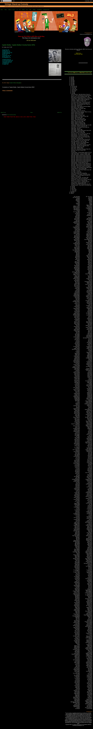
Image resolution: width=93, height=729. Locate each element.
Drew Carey (77, 347)
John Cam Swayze (88, 472)
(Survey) (78, 204)
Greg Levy (78, 404)
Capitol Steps (77, 288)
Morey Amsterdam (88, 551)
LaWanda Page (77, 504)
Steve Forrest (77, 658)
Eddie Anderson (89, 352)
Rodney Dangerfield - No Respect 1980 (78, 108)
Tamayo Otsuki (89, 664)
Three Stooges (77, 671)
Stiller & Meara (77, 662)
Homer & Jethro (89, 422)
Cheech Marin (77, 296)
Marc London (77, 526)
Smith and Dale (77, 647)
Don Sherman (77, 343)
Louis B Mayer (89, 517)
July (72, 92)
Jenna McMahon (77, 451)
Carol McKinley (89, 291)
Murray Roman (89, 554)
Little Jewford (89, 510)
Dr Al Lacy (90, 345)
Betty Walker (77, 249)
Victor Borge (90, 693)
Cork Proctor (90, 306)
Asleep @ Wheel (77, 231)
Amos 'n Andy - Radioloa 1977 (76, 105)
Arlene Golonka (77, 228)
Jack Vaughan (77, 437)
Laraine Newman (77, 499)
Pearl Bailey (90, 579)
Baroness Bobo (89, 235)
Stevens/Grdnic (89, 661)
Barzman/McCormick (88, 239)
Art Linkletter (89, 229)
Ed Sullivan (77, 351)
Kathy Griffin (90, 489)
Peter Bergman (77, 582)
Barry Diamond (77, 236)
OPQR (34, 9)
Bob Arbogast (77, 262)
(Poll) (79, 202)
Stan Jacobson (77, 653)
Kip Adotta (90, 497)
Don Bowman (77, 338)
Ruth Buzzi (90, 628)
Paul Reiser (90, 575)
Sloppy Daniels (77, 646)
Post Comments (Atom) (11, 114)
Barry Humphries (89, 237)
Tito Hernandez (89, 677)
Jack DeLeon (89, 433)
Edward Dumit (77, 357)
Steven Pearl (89, 660)
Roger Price (90, 616)
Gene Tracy (77, 392)
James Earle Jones (88, 442)
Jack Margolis (77, 435)
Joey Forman (89, 469)
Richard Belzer (89, 602)
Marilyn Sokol (89, 527)
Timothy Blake (77, 676)
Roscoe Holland (89, 622)
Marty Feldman (89, 532)
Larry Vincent (77, 501)
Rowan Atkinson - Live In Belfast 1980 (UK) (79, 134)
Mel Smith (78, 538)
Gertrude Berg (77, 399)
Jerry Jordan (77, 453)
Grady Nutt (78, 402)
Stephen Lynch (89, 655)
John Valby (78, 477)
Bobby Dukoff (77, 272)
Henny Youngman (76, 417)
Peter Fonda (77, 583)
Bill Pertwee (90, 254)
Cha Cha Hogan (89, 292)
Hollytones (78, 422)
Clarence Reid (89, 303)
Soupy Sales (77, 650)
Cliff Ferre (90, 304)
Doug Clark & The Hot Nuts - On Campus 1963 (79, 177)
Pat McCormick (89, 570)
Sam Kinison (89, 631)
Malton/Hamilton (77, 525)
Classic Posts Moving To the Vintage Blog (79, 173)
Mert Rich (78, 539)
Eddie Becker (77, 353)
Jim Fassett (77, 458)
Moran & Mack (77, 550)
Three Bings (90, 670)
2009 (72, 192)
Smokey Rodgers (89, 647)
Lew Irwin (78, 508)
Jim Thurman (89, 459)
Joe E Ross (77, 466)
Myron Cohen (77, 555)
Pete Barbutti (89, 581)
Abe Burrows (89, 207)
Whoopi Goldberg (89, 701)
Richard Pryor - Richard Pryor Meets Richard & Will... (81, 139)
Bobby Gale (90, 272)
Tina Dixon (78, 677)
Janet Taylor (77, 444)
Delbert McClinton (89, 325)
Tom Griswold (77, 680)
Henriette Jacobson (88, 417)
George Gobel (89, 394)
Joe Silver (78, 468)
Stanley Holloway (89, 653)
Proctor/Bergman (89, 592)
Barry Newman (89, 238)
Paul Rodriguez (77, 576)
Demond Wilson (77, 326)
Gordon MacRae (89, 401)
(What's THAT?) (89, 205)
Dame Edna (77, 310)
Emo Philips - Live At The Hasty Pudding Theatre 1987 (81, 169)
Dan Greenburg (77, 311)
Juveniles (90, 487)
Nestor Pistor (77, 559)
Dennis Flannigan (89, 327)
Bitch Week (73, 151)
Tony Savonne (77, 685)
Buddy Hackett (89, 282)
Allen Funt (90, 220)
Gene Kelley (77, 391)
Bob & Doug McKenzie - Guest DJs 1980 (78, 141)
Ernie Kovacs (89, 362)
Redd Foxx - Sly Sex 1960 (76, 109)
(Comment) (90, 198)
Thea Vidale (90, 668)
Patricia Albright (89, 571)
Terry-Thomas (77, 667)
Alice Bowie (77, 217)
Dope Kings (77, 344)
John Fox (78, 474)
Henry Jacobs (77, 419)
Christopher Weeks (76, 301)
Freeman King (77, 381)
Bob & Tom (90, 261)
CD (19, 9)
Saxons (90, 635)
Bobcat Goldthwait (88, 273)
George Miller (89, 396)
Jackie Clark (77, 438)
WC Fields (90, 698)
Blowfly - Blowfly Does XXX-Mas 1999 (78, 123)
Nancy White (77, 556)
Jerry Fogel (90, 452)
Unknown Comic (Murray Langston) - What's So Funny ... (81, 111)
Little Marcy (77, 511)
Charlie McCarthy (76, 295)
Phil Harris (78, 587)
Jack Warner (90, 437)
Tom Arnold (78, 678)
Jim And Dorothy (77, 456)
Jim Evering (90, 457)
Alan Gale (90, 213)
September (74, 89)
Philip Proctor (77, 589)
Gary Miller (90, 387)
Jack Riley (78, 436)
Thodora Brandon (76, 669)
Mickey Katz (90, 541)
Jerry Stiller (90, 454)
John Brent (90, 471)
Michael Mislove (77, 540)
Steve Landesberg (76, 659)
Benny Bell (90, 241)
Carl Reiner (78, 290)
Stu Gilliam (78, 663)
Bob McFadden (77, 268)
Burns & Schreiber (88, 284)
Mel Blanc (78, 537)
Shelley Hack (77, 641)
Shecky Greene (89, 639)
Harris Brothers (77, 411)
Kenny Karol (77, 493)
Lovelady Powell (77, 519)
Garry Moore (77, 385)
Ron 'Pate (90, 617)
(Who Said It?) (89, 206)
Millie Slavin (90, 545)
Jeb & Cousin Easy (76, 449)
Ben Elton (78, 241)
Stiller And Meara (89, 662)
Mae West (90, 523)
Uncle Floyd (77, 689)
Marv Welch (90, 533)
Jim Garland (90, 458)
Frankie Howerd (77, 377)
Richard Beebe (77, 602)
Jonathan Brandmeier (76, 479)
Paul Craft (90, 573)
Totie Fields (77, 686)
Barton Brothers (77, 239)
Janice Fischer (77, 445)
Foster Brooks (77, 371)
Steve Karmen (89, 658)
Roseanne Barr (77, 624)
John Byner (77, 472)
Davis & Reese (77, 323)
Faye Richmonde (89, 366)
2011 (72, 84)
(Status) (90, 203)
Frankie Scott (89, 377)
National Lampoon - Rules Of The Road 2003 (79, 178)
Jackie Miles (90, 440)
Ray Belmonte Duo (88, 594)
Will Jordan (78, 703)
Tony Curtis (77, 683)
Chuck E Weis (89, 301)
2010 (72, 85)
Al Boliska (90, 209)
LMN (30, 9)
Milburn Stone (77, 545)
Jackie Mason (77, 440)
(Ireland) (90, 201)
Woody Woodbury (76, 705)
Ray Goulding (89, 595)
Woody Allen (90, 704)
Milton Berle (77, 547)
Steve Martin (89, 659)
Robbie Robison (89, 607)
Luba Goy (90, 519)
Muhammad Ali (89, 553)
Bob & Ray (90, 260)
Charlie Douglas (77, 294)
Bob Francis (90, 264)
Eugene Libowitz (77, 364)
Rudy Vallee (90, 627)
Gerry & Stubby (89, 398)
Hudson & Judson (76, 425)
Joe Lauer (90, 466)
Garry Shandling (89, 385)
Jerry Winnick (77, 455)
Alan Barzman (89, 212)
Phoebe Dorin (89, 589)
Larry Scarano (89, 500)
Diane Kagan (77, 331)
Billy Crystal (77, 257)
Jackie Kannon (77, 439)
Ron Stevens (89, 619)
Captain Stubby (13, 82)
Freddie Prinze (77, 380)
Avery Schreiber (77, 233)
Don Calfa (90, 338)
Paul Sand (90, 576)
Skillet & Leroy (77, 645)
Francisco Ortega (76, 372)
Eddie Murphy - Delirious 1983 (76, 129)
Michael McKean (89, 539)
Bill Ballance (77, 250)
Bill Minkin (78, 254)
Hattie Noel (78, 416)
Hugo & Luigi (77, 427)
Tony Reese (90, 684)
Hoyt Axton (78, 424)
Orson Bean (90, 564)
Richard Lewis (89, 603)
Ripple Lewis (77, 607)
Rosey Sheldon (89, 624)
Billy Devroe (90, 257)
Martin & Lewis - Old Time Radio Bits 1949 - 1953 (80, 96)
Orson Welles (77, 565)
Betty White (90, 249)
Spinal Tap (90, 651)
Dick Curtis (90, 332)
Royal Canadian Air (88, 626)
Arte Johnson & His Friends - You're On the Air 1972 (80, 102)
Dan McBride (89, 311)
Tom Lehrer (90, 680)
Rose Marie (77, 623)
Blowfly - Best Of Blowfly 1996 (76, 117)
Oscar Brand (90, 565)
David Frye (90, 320)
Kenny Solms (89, 493)
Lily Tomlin (90, 509)
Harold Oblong (89, 410)
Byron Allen (90, 286)
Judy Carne (90, 482)
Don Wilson (90, 343)
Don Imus (78, 340)
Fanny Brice (90, 365)
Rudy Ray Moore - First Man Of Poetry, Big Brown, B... (81, 163)
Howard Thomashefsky (75, 423)
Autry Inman (90, 232)
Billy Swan (90, 258)
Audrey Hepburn (89, 231)
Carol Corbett (77, 291)
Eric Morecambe (77, 361)
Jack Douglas (77, 434)
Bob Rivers (90, 270)
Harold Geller (77, 410)
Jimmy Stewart (89, 462)
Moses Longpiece (89, 552)
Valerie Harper (77, 691)
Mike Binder (77, 542)
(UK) (79, 205)
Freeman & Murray (88, 380)
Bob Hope (90, 265)
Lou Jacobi (78, 515)
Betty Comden (77, 247)
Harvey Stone (89, 415)
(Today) (90, 204)
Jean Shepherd (89, 448)
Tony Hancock (89, 683)
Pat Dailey (90, 569)
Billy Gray (78, 258)
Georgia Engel (77, 398)
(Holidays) (90, 200)
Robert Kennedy (77, 610)
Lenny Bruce (77, 506)
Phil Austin (90, 585)
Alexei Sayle (77, 216)
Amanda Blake (77, 221)
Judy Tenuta (77, 484)
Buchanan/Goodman (88, 281)
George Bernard (77, 393)
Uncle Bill (78, 688)
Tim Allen (90, 672)
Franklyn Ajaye (77, 378)
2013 (72, 81)
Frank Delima (89, 373)
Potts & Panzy (77, 592)
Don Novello (90, 341)
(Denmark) (78, 199)
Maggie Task (77, 524)
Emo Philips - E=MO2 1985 (76, 172)
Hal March (78, 407)
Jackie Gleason (89, 438)
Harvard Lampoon (89, 414)
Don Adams (77, 337)
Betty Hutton (90, 247)
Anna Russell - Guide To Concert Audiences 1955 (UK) (81, 179)
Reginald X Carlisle (88, 598)
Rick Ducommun (89, 605)
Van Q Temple (77, 692)
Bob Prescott (89, 269)
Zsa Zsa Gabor (89, 708)
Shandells (90, 638)
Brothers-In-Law (89, 278)
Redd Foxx (90, 597)
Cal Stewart (77, 287)
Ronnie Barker (89, 620)
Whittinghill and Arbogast (75, 701)
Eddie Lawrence (77, 356)
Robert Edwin (89, 609)
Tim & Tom (78, 672)
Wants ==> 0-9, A (11, 9)
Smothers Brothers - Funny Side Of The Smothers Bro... (81, 185)
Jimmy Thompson (76, 463)
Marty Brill (90, 531)
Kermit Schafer (77, 495)
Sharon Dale (77, 639)
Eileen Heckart (77, 358)
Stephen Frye (77, 655)
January (73, 190)
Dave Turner (90, 317)
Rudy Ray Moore (77, 627)
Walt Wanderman (76, 697)
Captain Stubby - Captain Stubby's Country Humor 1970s (18, 45)
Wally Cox (90, 696)
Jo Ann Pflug (89, 463)
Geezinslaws (89, 389)
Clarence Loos (77, 303)
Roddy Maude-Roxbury (88, 614)
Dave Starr (90, 316)
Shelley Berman (89, 640)
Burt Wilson (90, 285)
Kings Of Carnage (89, 496)
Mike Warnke (89, 544)
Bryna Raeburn (77, 280)
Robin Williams (89, 613)
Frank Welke (77, 376)
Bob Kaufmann (77, 267)
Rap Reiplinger (77, 594)
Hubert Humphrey (89, 424)
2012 (72, 82)
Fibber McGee (77, 368)
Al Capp (78, 210)
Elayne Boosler (77, 359)
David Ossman (77, 322)
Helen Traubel (89, 416)
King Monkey (77, 496)
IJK (27, 9)
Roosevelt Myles (77, 622)
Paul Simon (77, 577)
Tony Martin (77, 684)
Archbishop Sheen (76, 227)
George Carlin (77, 394)
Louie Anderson (89, 516)
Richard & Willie (89, 601)
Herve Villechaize (89, 421)
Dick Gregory (77, 334)
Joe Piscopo (90, 467)
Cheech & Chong (89, 295)
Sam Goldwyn (89, 630)
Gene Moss (90, 391)
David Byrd (90, 319)
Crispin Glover (77, 309)
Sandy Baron (77, 634)
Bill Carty (90, 251)
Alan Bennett (77, 213)
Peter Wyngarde (77, 585)
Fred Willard (90, 379)
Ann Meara (78, 225)
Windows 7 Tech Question (76, 176)
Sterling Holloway (89, 656)
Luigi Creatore (89, 520)
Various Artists (89, 692)
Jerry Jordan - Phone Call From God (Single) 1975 (80, 103)
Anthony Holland (89, 226)
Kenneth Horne (89, 491)
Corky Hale (78, 307)
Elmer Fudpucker (76, 360)
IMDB (84, 49)
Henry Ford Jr (77, 418)
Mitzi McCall (90, 548)
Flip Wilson (78, 370)
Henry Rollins (77, 420)
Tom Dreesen (89, 679)
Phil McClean (77, 588)
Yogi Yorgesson (89, 706)
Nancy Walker (89, 555)
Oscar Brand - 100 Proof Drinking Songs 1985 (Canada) (81, 167)
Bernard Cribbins (89, 242)
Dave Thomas (77, 317)
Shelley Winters (89, 641)
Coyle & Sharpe (89, 307)
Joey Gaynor (77, 470)
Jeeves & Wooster (88, 449)
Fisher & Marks (77, 369)
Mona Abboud (89, 549)
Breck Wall (90, 276)
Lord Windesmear (76, 513)
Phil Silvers (90, 588)
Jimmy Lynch (89, 461)
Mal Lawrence (89, 524)
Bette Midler (90, 246)
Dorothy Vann (89, 344)
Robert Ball (78, 608)
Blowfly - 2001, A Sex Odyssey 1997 (78, 118)
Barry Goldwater (77, 237)
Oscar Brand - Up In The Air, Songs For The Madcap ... (81, 166)
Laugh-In (78, 502)
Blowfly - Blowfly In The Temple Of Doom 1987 (79, 116)
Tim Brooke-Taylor (76, 673)
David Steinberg (89, 322)
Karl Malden (90, 488)
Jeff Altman (77, 450)
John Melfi (78, 475)
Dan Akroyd (90, 310)
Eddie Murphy (89, 356)
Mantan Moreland (89, 525)
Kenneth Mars (77, 492)
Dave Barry (90, 314)
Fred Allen (90, 378)
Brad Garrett (90, 275)
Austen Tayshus (77, 232)
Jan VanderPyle (77, 443)
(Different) (90, 199)
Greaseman (77, 403)
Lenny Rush (90, 506)
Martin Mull (90, 530)
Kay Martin (90, 490)
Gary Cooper (77, 386)
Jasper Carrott (89, 445)
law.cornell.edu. (84, 720)
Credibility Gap (89, 308)
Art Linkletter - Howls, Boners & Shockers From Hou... (81, 144)
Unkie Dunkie (89, 689)
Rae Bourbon (89, 593)
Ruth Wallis (77, 629)
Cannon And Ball (89, 287)
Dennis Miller (89, 328)
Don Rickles (77, 342)
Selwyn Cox (77, 637)
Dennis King (77, 328)
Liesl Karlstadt (77, 509)
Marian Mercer (77, 527)
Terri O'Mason (89, 666)
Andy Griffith (90, 222)
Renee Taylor (77, 599)
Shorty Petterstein (89, 642)
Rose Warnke (89, 623)
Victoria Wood (89, 694)
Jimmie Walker (77, 460)
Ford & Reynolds (89, 370)
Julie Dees (90, 485)
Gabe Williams (77, 382)
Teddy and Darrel (89, 665)
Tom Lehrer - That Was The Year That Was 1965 (80, 140)
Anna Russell (89, 225)
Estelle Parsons (89, 363)
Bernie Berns (89, 243)
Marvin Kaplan (77, 534)
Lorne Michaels (89, 513)
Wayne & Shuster (76, 698)
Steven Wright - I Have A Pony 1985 (77, 131)
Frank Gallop (89, 374)
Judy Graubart (89, 483)
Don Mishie (78, 341)
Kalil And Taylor (77, 488)
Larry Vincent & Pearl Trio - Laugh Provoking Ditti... (80, 181)
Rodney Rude (89, 615)
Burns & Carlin (77, 284)
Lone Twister (77, 512)
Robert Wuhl (90, 612)
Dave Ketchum (77, 316)
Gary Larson (90, 386)
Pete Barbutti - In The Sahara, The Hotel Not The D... (81, 174)
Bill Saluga (78, 255)
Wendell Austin (89, 699)
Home (2, 9)
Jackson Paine (89, 441)
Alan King (78, 214)
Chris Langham (89, 298)
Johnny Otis (90, 478)
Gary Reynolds (89, 388)
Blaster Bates (89, 259)
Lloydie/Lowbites (89, 511)
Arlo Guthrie (90, 228)
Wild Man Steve (89, 702)
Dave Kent (90, 315)
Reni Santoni (89, 599)
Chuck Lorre (77, 302)
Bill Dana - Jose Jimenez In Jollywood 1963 (79, 180)
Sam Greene (77, 631)
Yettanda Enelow (77, 706)
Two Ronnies (89, 687)
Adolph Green (89, 208)
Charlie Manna (89, 294)
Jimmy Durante (77, 461)
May (72, 186)
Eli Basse (90, 359)
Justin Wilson (77, 487)
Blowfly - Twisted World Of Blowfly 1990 (78, 119)
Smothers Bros (77, 648)
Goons (78, 401)
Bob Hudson (77, 266)
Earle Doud (90, 349)
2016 (72, 78)
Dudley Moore (89, 347)
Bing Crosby (77, 259)
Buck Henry (77, 282)
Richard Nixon (77, 604)
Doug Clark (78, 345)
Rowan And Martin (76, 625)
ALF (91, 216)
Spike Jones (90, 650)
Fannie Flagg (77, 365)
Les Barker (78, 507)
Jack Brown (77, 432)
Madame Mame (77, 523)
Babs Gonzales (89, 233)
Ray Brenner (77, 595)
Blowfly (78, 260)
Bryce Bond (90, 279)
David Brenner (89, 318)
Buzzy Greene (77, 286)
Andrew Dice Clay (76, 222)
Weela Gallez (77, 699)
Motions (78, 553)
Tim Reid (78, 674)
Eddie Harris (77, 355)
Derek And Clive (77, 330)
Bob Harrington (77, 265)
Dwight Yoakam (77, 348)
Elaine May (90, 358)
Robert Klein (77, 611)
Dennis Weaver (77, 329)
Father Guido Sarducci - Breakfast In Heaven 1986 (80, 154)
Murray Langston (77, 554)
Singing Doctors (89, 644)
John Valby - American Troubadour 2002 (78, 143)
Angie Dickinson (89, 224)
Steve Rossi (77, 660)
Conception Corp (89, 305)
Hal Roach (90, 407)
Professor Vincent (76, 593)
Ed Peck (78, 350)
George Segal (89, 397)
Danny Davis (77, 312)
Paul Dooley (77, 574)
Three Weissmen (89, 671)
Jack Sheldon (89, 436)
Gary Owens (77, 388)
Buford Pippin (77, 283)
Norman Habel (89, 562)
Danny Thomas (77, 313)
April (72, 187)
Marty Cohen (77, 532)
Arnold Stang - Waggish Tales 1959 (77, 146)
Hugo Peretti (90, 427)
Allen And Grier (77, 219)
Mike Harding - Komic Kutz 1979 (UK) (78, 110)
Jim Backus (90, 456)
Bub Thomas (77, 281)
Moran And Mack (89, 550)
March (73, 188)
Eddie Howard (89, 355)
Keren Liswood (89, 494)
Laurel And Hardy (89, 503)
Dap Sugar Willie (89, 313)
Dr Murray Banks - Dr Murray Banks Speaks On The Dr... (81, 152)
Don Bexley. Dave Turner (87, 337)
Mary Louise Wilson (76, 535)
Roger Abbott (77, 616)
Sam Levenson (77, 632)
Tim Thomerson (77, 675)
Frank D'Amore (77, 373)
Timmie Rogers (89, 675)
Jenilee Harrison (89, 450)
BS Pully (90, 280)
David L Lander (77, 321)
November (74, 87)
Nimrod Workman (89, 559)
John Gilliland (89, 474)
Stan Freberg (89, 652)
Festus (91, 367)
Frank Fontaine (77, 374)
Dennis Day (77, 327)
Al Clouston (90, 210)
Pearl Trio (78, 580)
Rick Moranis (77, 606)
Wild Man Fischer (76, 702)
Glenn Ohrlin (77, 400)
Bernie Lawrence (89, 244)
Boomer (90, 274)
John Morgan (89, 475)
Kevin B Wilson (89, 495)
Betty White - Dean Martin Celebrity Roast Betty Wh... (81, 184)
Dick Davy (78, 333)
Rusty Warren (77, 628)
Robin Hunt (78, 613)
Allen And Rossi (89, 219)
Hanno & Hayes (77, 409)
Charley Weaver (77, 293)
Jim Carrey (78, 457)
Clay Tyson (78, 304)
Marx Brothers (89, 534)
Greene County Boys (88, 403)
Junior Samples (89, 486)
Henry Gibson (89, 418)
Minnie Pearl (90, 547)
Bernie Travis (77, 245)
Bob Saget (78, 271)
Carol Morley (77, 292)
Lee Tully (90, 504)
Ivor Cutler (90, 430)
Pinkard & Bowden (76, 591)
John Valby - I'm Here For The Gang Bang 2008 (80, 142)
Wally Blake (77, 696)
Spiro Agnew (77, 652)
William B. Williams (88, 703)
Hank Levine (90, 408)
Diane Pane (90, 331)
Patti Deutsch (89, 572)
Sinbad (78, 644)
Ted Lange (78, 665)
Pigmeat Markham (88, 590)
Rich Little (78, 601)
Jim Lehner (78, 459)
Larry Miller (78, 500)
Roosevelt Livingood (88, 621)
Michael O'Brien (89, 540)
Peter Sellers (89, 584)
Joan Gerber (77, 464)
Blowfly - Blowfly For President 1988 (78, 115)
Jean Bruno (77, 448)
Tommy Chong (89, 682)
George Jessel (77, 395)
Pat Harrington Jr (76, 570)
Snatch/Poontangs (76, 649)
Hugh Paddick (89, 426)
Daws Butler (90, 323)
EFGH (23, 9)
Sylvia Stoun (77, 664)
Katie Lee (78, 490)
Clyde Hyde (77, 305)
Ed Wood (90, 351)
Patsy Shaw (77, 572)
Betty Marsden (77, 248)
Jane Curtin (90, 443)
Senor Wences (77, 638)
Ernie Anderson (77, 362)
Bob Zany (90, 271)
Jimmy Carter (89, 460)
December (74, 86)
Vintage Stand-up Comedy (16, 4)
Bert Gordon (90, 245)
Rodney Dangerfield (76, 615)
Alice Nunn (90, 217)
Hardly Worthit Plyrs (88, 409)
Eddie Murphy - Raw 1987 (76, 128)
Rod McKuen (77, 614)
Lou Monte (78, 516)
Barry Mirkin (77, 238)
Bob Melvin (90, 268)
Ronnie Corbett (77, 621)
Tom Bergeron (89, 678)
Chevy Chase (89, 297)
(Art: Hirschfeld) (77, 196)
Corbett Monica (77, 306)
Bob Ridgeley (77, 270)
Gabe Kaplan (89, 381)
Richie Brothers (77, 605)
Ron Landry (90, 618)
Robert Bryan (89, 608)
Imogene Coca (77, 429)
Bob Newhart (77, 269)
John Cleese (77, 473)
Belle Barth (90, 240)
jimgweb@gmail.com (88, 34)
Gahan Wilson (89, 382)
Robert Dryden (77, 609)
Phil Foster (90, 586)
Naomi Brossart (89, 556)
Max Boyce (77, 536)
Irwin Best (90, 429)
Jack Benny (90, 431)
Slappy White (89, 645)
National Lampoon (76, 558)
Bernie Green (77, 244)
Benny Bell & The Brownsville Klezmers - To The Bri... (81, 97)
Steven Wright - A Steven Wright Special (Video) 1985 (81, 130)
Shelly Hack (77, 642)
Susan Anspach (89, 663)
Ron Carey (78, 618)
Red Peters (90, 596)
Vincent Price (89, 695)
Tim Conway (90, 673)
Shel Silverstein (77, 640)
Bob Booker (90, 262)
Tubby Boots (77, 687)
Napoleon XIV (89, 557)
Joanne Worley (77, 465)
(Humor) (78, 201)
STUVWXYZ (39, 9)
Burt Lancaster (77, 285)
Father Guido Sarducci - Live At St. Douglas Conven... (81, 153)
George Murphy (77, 397)
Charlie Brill (90, 293)
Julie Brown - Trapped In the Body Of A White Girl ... (80, 99)
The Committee (77, 668)
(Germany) (78, 200)
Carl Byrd (78, 289)
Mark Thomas (89, 528)
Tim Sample (90, 674)
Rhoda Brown (89, 600)
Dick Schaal (90, 334)
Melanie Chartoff (89, 538)
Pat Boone (90, 567)
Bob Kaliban (90, 266)
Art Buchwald (77, 229)
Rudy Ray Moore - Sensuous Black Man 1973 (79, 162)
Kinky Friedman (77, 497)
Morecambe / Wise (76, 551)
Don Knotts (90, 340)
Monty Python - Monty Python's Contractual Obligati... (81, 106)
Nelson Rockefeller (88, 558)
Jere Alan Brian (89, 451)
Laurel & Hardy (77, 503)
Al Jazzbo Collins (76, 211)
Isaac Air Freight (77, 430)
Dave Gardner (77, 315)
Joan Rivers (90, 464)
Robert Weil (77, 612)
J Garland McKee (76, 431)
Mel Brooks (90, 537)
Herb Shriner (77, 421)
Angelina (78, 224)
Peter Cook (90, 582)
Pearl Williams (89, 580)
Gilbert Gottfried (89, 399)
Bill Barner (90, 250)
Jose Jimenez (89, 481)
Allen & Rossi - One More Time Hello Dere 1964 (80, 145)
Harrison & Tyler (89, 411)
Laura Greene (89, 502)
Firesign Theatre (89, 368)
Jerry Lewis (90, 453)
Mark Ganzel (77, 528)
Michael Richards (76, 541)
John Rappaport (77, 476)
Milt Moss (90, 546)
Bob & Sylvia (77, 261)
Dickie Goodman (77, 336)
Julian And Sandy (89, 484)
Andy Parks (90, 223)
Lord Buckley (89, 512)
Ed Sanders (90, 350)
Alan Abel (78, 212)
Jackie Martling (89, 439)
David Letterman (89, 321)
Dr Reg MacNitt (89, 346)
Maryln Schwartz (89, 535)
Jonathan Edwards (88, 479)
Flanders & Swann (88, 369)
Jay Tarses (90, 446)
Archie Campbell (89, 227)
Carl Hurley (90, 289)
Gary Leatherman (76, 387)
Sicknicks (78, 643)
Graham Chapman (89, 402)
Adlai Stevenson (77, 208)
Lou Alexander (77, 514)
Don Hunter (90, 339)
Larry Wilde (90, 501)
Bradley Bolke (77, 276)
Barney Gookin (77, 235)
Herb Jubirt (90, 420)
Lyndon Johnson (89, 521)
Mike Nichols (77, 544)
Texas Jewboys (89, 667)
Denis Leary (90, 326)
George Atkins (89, 392)
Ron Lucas (78, 619)
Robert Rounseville (88, 611)
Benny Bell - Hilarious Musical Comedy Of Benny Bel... (81, 155)
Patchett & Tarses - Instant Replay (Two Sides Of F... (81, 175)
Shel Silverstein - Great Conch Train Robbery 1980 (80, 137)
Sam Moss (90, 632)
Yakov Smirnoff (89, 705)
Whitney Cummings (88, 700)
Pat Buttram (77, 568)
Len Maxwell (90, 505)
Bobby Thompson (76, 273)
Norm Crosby (77, 561)
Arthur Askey (89, 230)
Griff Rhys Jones (76, 405)
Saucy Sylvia (89, 634)
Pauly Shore (77, 579)
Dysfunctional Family (76, 349)
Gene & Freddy (77, 390)
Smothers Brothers (88, 648)
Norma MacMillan (89, 561)
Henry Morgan (89, 419)
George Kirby (89, 395)
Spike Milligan (77, 651)
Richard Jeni (77, 603)
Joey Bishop (77, 469)
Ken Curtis (78, 491)
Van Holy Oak (89, 691)
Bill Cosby (78, 252)
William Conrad (77, 704)
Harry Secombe (77, 413)
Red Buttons (77, 596)
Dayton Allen (77, 324)
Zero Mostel (77, 708)
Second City (77, 636)
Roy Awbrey (77, 626)
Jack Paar (90, 435)
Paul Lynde (78, 575)
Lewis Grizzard (89, 508)
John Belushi (77, 471)
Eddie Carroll (77, 354)
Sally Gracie (90, 629)
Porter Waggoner (89, 591)
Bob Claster (77, 263)
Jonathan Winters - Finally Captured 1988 (78, 168)
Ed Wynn (78, 352)
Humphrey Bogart (76, 428)
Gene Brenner (89, 390)
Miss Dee (78, 548)
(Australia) (90, 197)
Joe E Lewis (90, 465)
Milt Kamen (77, 546)
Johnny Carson (89, 477)
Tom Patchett (77, 681)
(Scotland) (78, 203)
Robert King (90, 610)
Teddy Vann (77, 666)
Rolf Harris (78, 617)
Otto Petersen (77, 566)
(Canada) (78, 198)
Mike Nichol (90, 543)
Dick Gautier (90, 333)
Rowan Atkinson (89, 625)
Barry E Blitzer (89, 236)
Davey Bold (77, 318)
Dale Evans (90, 309)
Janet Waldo (90, 444)
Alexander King (89, 215)
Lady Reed (78, 498)
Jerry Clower (77, 452)
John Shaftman (89, 476)
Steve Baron (77, 657)
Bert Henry (78, 246)
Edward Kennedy (89, 357)
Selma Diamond (89, 636)
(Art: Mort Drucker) (76, 197)
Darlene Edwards (76, 314)
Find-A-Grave (87, 49)
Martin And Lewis (76, 530)
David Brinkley (77, 319)
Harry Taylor (77, 414)
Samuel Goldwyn (89, 633)
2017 (72, 77)
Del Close (78, 325)
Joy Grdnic (78, 482)
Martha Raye (89, 529)
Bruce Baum (77, 279)
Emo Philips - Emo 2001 (75, 170)
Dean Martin (90, 324)
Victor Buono (77, 694)
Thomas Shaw (77, 670)
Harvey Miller (77, 415)
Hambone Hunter (77, 408)
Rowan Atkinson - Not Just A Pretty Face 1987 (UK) (80, 133)
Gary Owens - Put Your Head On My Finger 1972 (80, 127)
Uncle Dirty (90, 688)
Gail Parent (78, 383)
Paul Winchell (77, 578)
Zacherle (78, 707)
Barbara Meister (89, 234)
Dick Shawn (77, 335)
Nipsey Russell (89, 560)
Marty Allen (78, 531)
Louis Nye (78, 518)
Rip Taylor (90, 606)
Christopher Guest (89, 300)
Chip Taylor (78, 298)
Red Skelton (77, 597)
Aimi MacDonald (77, 209)
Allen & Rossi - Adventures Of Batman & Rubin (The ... (81, 149)
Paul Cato (78, 573)
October (73, 88)
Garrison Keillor (89, 384)
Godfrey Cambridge (88, 400)
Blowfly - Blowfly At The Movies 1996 (78, 122)
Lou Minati (90, 515)
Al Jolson (90, 211)
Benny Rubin (77, 242)
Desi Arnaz (90, 330)
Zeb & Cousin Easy (88, 707)
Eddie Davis (90, 354)
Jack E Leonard (89, 434)
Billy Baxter (77, 256)
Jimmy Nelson (77, 462)
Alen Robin (78, 215)
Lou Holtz (90, 514)
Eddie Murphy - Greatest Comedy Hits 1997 (79, 126)
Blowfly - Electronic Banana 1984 (77, 121)
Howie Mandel (89, 423)
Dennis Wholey (89, 329)
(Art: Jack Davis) (89, 196)
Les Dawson (90, 507)
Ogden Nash (77, 564)
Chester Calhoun (89, 296)
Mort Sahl (78, 552)
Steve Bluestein (89, 657)
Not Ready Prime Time (88, 563)
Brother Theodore (76, 278)
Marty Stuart (77, 533)
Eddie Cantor (89, 353)
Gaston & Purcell (76, 389)
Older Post (60, 112)
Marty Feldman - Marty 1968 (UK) (77, 107)
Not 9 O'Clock (77, 563)
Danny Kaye (90, 312)
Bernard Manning (76, 243)
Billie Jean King (89, 255)
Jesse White (90, 455)
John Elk (90, 473)
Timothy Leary (89, 676)
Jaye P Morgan (77, 447)
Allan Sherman (89, 218)
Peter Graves (89, 583)
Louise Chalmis (89, 518)
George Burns (89, 393)
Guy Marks (90, 406)
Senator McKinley (89, 637)
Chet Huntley (77, 297)
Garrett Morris (77, 384)
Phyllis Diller (77, 590)
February (73, 189)
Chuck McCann (89, 302)
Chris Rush (90, 299)
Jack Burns (90, 432)
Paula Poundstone (88, 578)
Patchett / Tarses (76, 571)
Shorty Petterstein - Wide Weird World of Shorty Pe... (81, 94)
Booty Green (77, 275)
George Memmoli (76, 396)
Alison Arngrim (77, 218)
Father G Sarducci (76, 366)
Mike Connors (89, 542)
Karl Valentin (77, 489)
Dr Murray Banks (76, 346)
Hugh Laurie (77, 426)
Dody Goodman (89, 336)
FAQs (6, 9)
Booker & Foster (77, 274)
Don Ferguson (77, 339)
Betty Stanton (89, 248)
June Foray (78, 486)
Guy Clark (78, 406)
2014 (72, 80)
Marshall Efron (77, 529)
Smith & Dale (89, 646)
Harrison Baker (77, 412)
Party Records (77, 567)
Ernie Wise (78, 363)
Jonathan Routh (89, 480)
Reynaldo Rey (77, 600)
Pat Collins (90, 568)
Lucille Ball (78, 520)
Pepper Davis (77, 581)
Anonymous (77, 226)
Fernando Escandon (76, 367)
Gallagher (90, 383)
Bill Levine (90, 253)
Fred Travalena (77, 379)
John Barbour (89, 470)
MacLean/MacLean (88, 522)
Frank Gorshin (77, 375)
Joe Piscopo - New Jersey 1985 (77, 138)
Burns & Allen (89, 283)
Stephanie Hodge (89, 654)
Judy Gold (78, 483)
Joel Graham (89, 468)
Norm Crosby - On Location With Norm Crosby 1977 (80, 104)
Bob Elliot (78, 264)
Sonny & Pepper (89, 649)
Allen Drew (78, 220)
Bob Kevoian (89, 267)
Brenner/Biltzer (77, 277)
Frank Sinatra (89, 375)
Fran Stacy (90, 371)
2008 (72, 193)
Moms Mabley (77, 549)
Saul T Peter (77, 635)
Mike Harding (77, 543)
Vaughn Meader (77, 693)
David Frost (77, 320)
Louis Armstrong (77, 517)
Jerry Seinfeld (77, 454)
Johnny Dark (77, 478)
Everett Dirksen (89, 364)
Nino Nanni (78, 560)
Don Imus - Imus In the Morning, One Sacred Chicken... (81, 95)
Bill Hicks (78, 253)
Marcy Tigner (89, 526)
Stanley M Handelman (76, 654)
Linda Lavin (77, 510)
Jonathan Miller (77, 480)
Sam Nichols (77, 633)
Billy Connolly (89, 256)
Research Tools (46, 9)
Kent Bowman (77, 494)
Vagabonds (90, 690)
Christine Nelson (77, 300)
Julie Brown (77, 485)
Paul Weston (89, 577)
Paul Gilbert (90, 574)
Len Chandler (77, 505)
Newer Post (3, 112)
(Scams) (90, 202)
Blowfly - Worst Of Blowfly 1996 (77, 114)
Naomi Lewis (77, 557)
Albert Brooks (89, 214)
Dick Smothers (89, 335)
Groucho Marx (89, 405)
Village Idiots (77, 695)
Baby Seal (78, 234)
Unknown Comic (77, 690)
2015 (72, 79)
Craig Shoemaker (76, 308)
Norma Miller (77, 562)
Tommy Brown (77, 682)
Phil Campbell (77, 586)
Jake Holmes (77, 442)
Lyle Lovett (78, 521)
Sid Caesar (90, 643)
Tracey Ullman (89, 686)
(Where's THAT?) (76, 206)
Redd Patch (77, 598)
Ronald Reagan (77, 620)
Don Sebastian (89, 342)
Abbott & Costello (76, 207)
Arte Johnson (77, 230)
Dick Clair (78, 332)
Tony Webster (89, 685)
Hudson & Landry (89, 425)
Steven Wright (77, 661)
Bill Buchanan (77, 251)
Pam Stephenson (89, 566)
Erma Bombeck (89, 361)
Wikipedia (80, 49)
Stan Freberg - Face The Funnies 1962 (78, 120)
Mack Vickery (77, 522)
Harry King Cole (89, 412)
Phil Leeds (90, 587)
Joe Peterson (77, 467)
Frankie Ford (90, 376)
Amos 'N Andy (89, 221)
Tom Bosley (77, 679)
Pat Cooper (78, 569)
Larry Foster (90, 499)
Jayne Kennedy (89, 447)
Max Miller (90, 536)
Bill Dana (90, 252)
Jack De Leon (77, 433)
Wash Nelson (89, 697)
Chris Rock (78, 299)
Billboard (78, 50)
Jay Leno (78, 446)
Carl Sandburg (89, 290)
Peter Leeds (77, 584)
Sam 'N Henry (77, 630)
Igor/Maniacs (89, 428)
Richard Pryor (89, 604)
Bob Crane (90, 263)
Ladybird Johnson (89, 498)
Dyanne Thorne (89, 348)
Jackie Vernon (77, 441)
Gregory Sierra (89, 404)
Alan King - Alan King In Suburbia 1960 (78, 150)
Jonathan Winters (76, 481)
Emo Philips (90, 360)
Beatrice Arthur (77, 240)
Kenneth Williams (89, 492)
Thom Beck (90, 669)
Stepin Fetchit (77, 656)
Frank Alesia (90, 372)
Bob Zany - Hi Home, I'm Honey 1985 (78, 132)
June (73, 93)
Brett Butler (90, 277)
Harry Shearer (89, 413)
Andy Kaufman (77, 223)
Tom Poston (90, 681)
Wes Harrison (77, 700)
